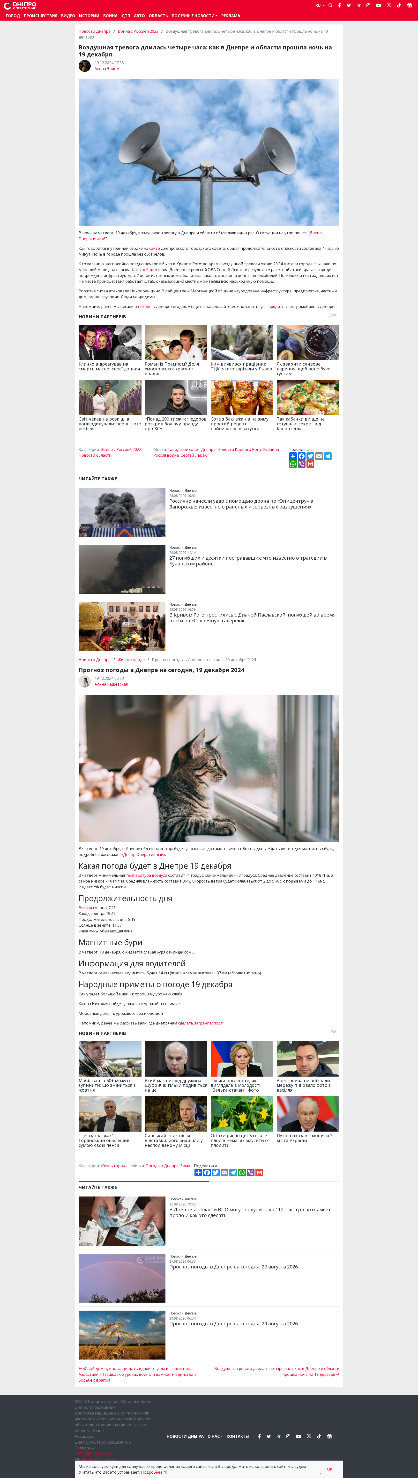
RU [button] (318, 5)
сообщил (149, 269)
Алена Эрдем (107, 68)
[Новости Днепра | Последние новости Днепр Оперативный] (20, 5)
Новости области (95, 455)
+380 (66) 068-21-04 (93, 1453)
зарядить (276, 306)
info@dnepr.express (99, 1459)
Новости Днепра (95, 31)
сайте (155, 248)
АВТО (139, 15)
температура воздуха (146, 875)
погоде (145, 306)
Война (110, 15)
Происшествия (40, 15)
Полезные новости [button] (193, 15)
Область (158, 15)
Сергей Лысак (194, 455)
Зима (185, 1165)
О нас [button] (214, 1436)
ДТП (125, 15)
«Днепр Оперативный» (143, 854)
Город (13, 15)
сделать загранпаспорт (200, 1023)
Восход (85, 907)
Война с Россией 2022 (138, 31)
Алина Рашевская (111, 684)
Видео (68, 15)
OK (329, 1469)
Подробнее (152, 1472)
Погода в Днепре (162, 1165)
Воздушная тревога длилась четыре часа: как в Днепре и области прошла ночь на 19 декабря (276, 1371)
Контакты (238, 1436)
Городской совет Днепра (192, 449)
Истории (89, 15)
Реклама (230, 15)
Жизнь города (131, 659)
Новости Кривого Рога (239, 449)
